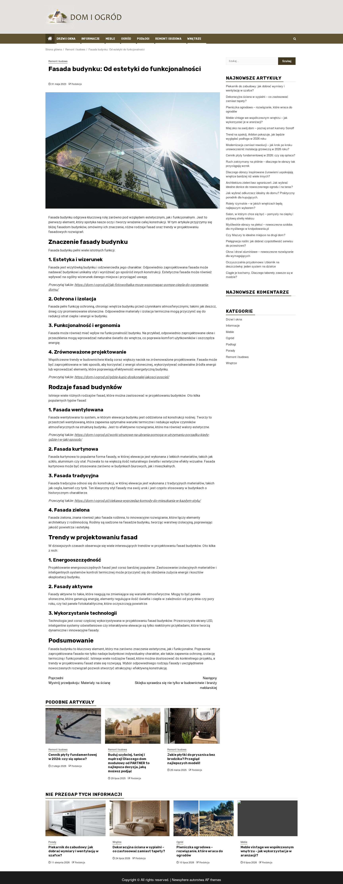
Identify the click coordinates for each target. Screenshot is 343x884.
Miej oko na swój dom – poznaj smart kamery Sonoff (260, 128)
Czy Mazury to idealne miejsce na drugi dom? (255, 235)
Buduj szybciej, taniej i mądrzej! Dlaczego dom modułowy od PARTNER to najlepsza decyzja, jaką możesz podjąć (128, 763)
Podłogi (143, 38)
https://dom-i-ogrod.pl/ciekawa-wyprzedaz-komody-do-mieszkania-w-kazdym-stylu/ (137, 501)
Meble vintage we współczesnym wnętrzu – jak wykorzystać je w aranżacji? (256, 119)
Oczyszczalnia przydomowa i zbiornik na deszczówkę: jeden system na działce (252, 264)
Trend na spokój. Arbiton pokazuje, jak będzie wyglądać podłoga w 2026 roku (255, 136)
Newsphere (180, 879)
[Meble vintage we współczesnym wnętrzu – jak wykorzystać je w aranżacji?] (268, 818)
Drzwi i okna (66, 38)
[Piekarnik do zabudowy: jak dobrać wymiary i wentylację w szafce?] (75, 818)
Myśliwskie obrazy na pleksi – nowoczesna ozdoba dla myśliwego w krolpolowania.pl (259, 226)
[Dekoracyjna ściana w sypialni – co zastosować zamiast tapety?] (140, 818)
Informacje (90, 38)
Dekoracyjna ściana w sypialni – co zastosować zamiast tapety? (139, 849)
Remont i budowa (168, 38)
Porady (230, 350)
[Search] (294, 38)
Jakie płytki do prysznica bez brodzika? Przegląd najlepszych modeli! (191, 759)
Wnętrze (194, 38)
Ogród (126, 38)
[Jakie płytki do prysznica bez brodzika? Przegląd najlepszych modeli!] (192, 726)
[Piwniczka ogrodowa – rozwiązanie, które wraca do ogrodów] (203, 818)
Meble (110, 38)
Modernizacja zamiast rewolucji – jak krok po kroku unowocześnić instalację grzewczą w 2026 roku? (259, 146)
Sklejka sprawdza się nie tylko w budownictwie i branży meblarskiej (176, 682)
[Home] (50, 38)
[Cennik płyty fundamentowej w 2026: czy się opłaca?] (73, 726)
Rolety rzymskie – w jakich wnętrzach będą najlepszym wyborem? (254, 205)
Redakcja (76, 84)
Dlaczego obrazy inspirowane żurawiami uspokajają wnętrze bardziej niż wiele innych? (259, 174)
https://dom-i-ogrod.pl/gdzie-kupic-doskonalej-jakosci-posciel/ (121, 377)
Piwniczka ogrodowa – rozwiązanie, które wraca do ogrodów (199, 851)
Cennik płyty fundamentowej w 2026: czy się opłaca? (72, 757)
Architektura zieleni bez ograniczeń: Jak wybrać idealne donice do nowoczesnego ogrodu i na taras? (259, 184)
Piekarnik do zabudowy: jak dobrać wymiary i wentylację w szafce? (73, 851)
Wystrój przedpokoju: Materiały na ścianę (79, 680)
